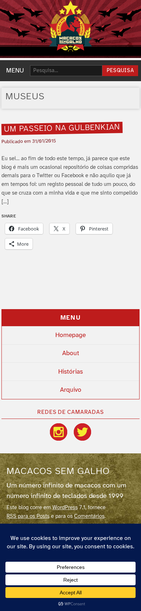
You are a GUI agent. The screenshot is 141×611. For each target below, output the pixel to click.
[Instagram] (58, 432)
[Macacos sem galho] (70, 26)
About (70, 353)
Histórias (70, 372)
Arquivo (70, 390)
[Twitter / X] (82, 432)
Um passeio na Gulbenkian (62, 128)
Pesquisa (120, 71)
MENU (15, 70)
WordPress (65, 508)
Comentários (89, 516)
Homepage (70, 335)
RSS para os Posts (28, 516)
